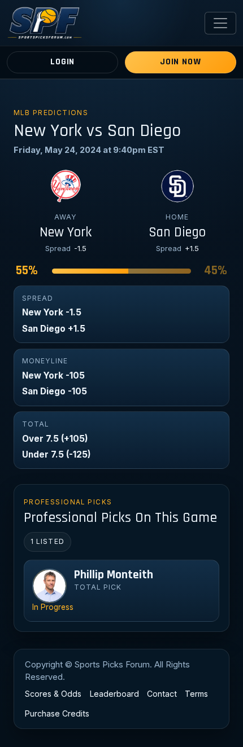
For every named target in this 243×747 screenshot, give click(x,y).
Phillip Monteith (113, 575)
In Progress (52, 607)
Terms (196, 693)
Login (62, 62)
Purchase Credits (57, 713)
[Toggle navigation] (220, 23)
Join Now (180, 62)
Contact (162, 693)
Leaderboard (114, 693)
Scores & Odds (53, 693)
